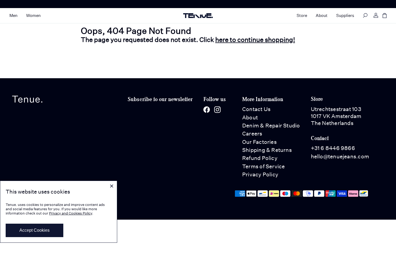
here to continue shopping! (255, 39)
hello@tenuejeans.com (340, 156)
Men (13, 15)
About (322, 15)
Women (33, 15)
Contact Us (256, 109)
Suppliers (345, 15)
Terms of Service (263, 166)
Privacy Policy (260, 174)
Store (302, 15)
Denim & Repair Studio (271, 125)
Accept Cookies (34, 230)
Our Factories (259, 142)
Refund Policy (259, 158)
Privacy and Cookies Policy (70, 213)
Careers (252, 133)
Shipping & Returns (267, 150)
